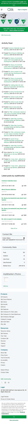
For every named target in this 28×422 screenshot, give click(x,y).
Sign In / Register (22, 9)
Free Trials (4, 336)
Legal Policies (4, 396)
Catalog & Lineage (6, 319)
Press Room (4, 355)
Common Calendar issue (15, 48)
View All (5, 286)
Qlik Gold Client (5, 321)
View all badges (21, 25)
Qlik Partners (4, 333)
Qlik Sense (4, 302)
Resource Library (5, 331)
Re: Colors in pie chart (15, 97)
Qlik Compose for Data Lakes (9, 312)
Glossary (3, 341)
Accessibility (4, 360)
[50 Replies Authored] (10, 21)
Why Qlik (3, 324)
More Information (14, 420)
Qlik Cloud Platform (6, 299)
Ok (14, 416)
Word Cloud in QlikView (15, 53)
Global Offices (5, 370)
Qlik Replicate (4, 309)
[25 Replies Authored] (24, 21)
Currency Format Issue (15, 92)
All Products (4, 297)
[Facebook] (8, 382)
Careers (3, 365)
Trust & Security (5, 357)
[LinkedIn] (5, 382)
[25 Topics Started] (17, 21)
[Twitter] (2, 382)
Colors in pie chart (13, 107)
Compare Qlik (4, 338)
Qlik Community (6, 35)
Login (21, 1)
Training (3, 343)
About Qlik (4, 352)
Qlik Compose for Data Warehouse (11, 314)
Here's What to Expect (17, 30)
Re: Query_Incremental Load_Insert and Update (14, 199)
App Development (16, 73)
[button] (6, 279)
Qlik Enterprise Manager (7, 317)
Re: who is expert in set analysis (12, 219)
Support (3, 346)
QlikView (6, 49)
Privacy (3, 362)
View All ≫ (14, 228)
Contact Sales (5, 372)
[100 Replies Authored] (3, 21)
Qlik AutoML (4, 304)
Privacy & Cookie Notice (8, 399)
